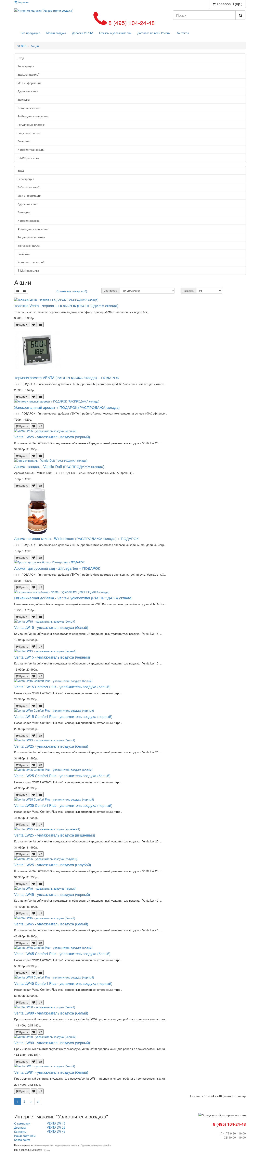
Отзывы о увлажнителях (115, 33)
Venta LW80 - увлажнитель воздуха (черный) (52, 1042)
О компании (22, 1123)
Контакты (183, 33)
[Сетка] (24, 291)
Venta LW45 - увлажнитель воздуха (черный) (52, 894)
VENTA (21, 46)
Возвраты (23, 141)
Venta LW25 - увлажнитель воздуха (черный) (52, 436)
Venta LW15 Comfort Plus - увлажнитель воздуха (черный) (63, 716)
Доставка (20, 1127)
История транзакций (30, 149)
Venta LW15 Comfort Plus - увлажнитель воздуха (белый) (62, 686)
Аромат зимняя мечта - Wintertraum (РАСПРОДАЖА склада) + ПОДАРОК (76, 538)
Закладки (23, 99)
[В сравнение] (41, 324)
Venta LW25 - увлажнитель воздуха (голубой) (52, 864)
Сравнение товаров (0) (71, 291)
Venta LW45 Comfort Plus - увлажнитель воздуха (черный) (63, 983)
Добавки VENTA (82, 33)
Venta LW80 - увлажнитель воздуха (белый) (51, 1013)
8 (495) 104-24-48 (131, 23)
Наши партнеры (25, 1135)
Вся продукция (30, 33)
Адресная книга (27, 91)
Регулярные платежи (31, 124)
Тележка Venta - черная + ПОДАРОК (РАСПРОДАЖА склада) (66, 305)
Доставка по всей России (153, 33)
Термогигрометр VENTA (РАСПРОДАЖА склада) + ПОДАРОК (66, 377)
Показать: (188, 290)
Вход (20, 58)
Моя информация (29, 83)
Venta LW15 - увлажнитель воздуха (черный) (52, 657)
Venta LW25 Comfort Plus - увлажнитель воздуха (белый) (62, 775)
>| (38, 1101)
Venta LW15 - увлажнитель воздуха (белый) (51, 627)
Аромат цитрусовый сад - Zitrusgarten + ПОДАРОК (57, 568)
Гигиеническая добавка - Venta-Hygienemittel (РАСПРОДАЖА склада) (73, 597)
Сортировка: (111, 290)
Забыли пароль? (28, 74)
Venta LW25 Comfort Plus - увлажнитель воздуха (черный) (63, 805)
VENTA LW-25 (57, 1127)
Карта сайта (22, 1140)
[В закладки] (34, 324)
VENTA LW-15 (57, 1123)
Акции (35, 46)
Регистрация (25, 66)
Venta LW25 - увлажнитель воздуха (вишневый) (54, 835)
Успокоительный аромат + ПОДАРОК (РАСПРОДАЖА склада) (67, 407)
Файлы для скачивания (32, 116)
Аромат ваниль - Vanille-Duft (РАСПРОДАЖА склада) (59, 466)
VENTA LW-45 (56, 1131)
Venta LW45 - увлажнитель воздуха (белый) (51, 923)
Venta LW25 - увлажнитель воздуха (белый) (51, 746)
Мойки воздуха (56, 33)
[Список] (17, 291)
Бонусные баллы (28, 133)
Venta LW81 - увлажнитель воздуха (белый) (51, 1072)
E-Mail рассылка (28, 158)
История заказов (28, 108)
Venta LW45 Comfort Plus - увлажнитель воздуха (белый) (62, 953)
